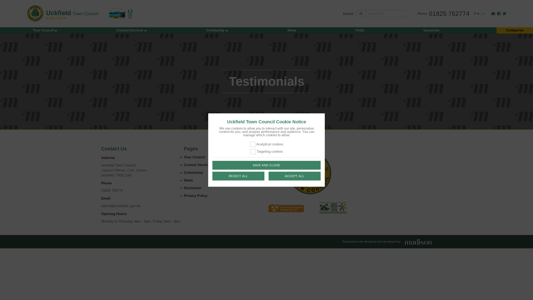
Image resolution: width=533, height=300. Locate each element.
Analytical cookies (269, 144)
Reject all (238, 176)
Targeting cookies (270, 152)
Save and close (266, 165)
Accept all (294, 176)
